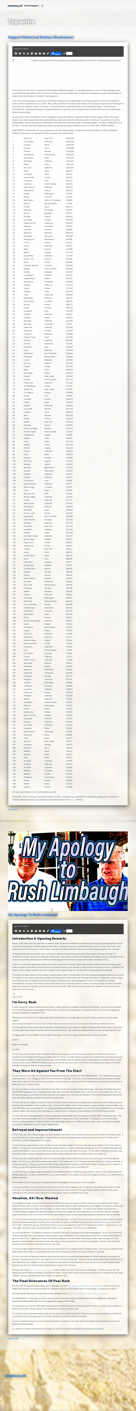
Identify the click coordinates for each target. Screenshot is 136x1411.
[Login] (42, 6)
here (72, 800)
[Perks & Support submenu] (39, 5)
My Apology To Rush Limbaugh (33, 914)
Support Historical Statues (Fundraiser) (41, 37)
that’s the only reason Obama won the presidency (88, 1293)
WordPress (127, 1405)
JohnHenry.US (14, 5)
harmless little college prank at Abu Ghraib (85, 1286)
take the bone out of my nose (41, 1270)
